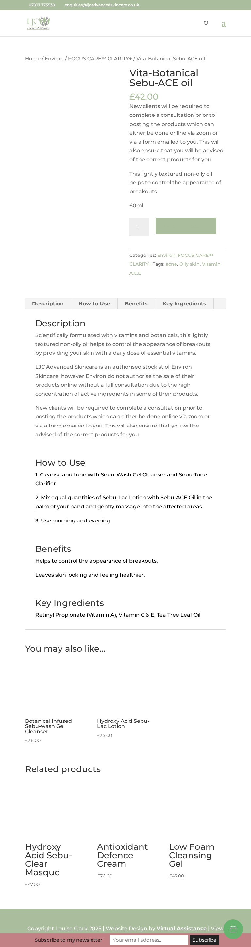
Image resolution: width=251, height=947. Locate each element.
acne (171, 264)
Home (33, 59)
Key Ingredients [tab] (184, 304)
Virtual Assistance (182, 928)
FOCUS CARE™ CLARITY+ (100, 59)
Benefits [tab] (136, 304)
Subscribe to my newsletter (68, 940)
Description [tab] (48, 304)
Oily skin (189, 264)
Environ (54, 59)
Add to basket (186, 226)
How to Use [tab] (94, 304)
